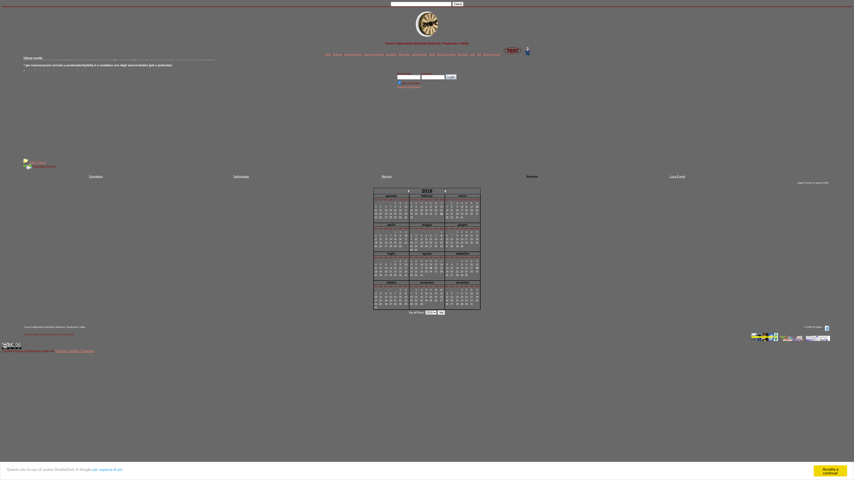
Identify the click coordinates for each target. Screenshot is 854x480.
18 (376, 213)
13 (386, 210)
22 (395, 213)
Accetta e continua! (830, 471)
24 (406, 213)
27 (386, 217)
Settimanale (241, 176)
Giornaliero (96, 176)
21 (390, 213)
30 (400, 217)
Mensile (387, 176)
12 (380, 210)
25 (376, 217)
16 (400, 210)
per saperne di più (107, 469)
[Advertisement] (427, 125)
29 (395, 217)
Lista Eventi (677, 176)
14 (390, 210)
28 (390, 217)
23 (400, 213)
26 (380, 217)
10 (406, 206)
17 (406, 210)
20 (386, 213)
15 (395, 210)
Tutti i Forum (37, 162)
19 (380, 213)
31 (406, 217)
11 (376, 210)
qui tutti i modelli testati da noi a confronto (55, 69)
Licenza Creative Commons (75, 351)
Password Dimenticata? (409, 87)
